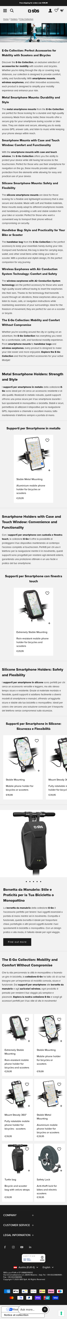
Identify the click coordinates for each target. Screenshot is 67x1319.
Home (6, 19)
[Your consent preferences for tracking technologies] (61, 1313)
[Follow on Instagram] (13, 1247)
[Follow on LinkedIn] (30, 1247)
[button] (47, 440)
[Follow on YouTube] (21, 1247)
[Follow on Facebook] (5, 1247)
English (46, 1267)
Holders (14, 19)
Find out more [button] (17, 941)
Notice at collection (16, 1315)
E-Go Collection (26, 19)
